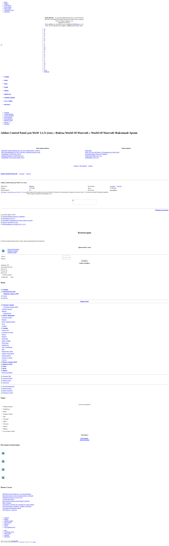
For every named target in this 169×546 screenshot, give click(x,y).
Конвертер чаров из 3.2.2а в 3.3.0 (12, 497)
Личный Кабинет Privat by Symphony (96, 154)
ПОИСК (46, 71)
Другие (28, 174)
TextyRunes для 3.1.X (8, 218)
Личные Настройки (13, 249)
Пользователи (8, 119)
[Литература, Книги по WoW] (1, 364)
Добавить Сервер (12, 251)
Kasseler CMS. (15, 541)
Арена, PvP (5, 330)
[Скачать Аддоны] (1, 328)
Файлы (6, 3)
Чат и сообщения (7, 347)
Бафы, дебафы (6, 341)
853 (60, 24)
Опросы (5, 298)
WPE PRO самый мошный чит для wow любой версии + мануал (20, 150)
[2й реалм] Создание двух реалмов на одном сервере (18, 504)
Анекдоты (6, 382)
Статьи (5, 296)
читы (6, 80)
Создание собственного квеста (12, 508)
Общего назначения (8, 353)
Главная (6, 112)
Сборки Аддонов (7, 358)
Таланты (7, 376)
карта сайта (7, 8)
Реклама (6, 124)
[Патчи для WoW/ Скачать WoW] (1, 362)
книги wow (7, 94)
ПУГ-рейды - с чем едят (10, 510)
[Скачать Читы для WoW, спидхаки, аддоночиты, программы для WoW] (1, 366)
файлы (6, 519)
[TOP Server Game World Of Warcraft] (1, 292)
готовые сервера (9, 97)
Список (90, 166)
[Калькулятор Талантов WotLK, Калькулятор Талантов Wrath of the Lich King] (1, 378)
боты (5, 83)
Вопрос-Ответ (8, 120)
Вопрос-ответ (7, 380)
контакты (7, 11)
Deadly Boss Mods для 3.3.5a (93, 156)
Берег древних (7, 503)
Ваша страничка (7, 390)
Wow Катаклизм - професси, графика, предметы (17, 506)
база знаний (7, 522)
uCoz (3, 324)
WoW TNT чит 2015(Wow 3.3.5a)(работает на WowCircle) (102, 152)
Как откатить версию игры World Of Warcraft (16, 501)
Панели (4, 336)
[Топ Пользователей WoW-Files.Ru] (1, 386)
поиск (6, 525)
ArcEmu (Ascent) (7, 309)
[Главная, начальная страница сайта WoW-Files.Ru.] (1, 290)
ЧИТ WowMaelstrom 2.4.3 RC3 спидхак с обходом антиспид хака (20, 152)
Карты (4, 334)
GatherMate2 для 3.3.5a (92, 157)
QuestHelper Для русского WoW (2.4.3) (12, 157)
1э (10, 462)
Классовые (5, 343)
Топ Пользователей (8, 386)
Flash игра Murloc (7, 372)
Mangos (4, 311)
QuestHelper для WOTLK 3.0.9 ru (11, 154)
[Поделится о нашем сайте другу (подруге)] (1, 388)
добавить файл (8, 521)
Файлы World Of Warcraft (9, 174)
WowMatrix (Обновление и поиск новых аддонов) (17, 220)
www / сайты (8, 101)
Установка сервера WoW (10, 307)
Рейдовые (5, 338)
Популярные (83, 166)
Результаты (84, 438)
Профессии (5, 345)
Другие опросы (84, 440)
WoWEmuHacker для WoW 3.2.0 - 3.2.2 (14, 224)
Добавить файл (8, 114)
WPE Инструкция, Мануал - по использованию (17, 494)
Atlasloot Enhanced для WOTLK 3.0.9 (12, 156)
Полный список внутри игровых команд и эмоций (18, 496)
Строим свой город (8, 499)
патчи (6, 87)
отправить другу (9, 10)
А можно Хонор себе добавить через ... (12, 470)
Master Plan (88, 150)
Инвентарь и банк (7, 351)
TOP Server (7, 5)
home (5, 2)
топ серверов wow (9, 527)
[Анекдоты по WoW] (1, 383)
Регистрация (8, 117)
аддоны (6, 76)
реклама (6, 535)
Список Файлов (9, 115)
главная (6, 517)
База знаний (7, 7)
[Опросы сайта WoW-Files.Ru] (1, 298)
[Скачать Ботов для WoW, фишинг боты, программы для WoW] (1, 368)
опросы (6, 524)
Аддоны (21, 174)
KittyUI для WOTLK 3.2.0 (10, 222)
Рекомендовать (7, 388)
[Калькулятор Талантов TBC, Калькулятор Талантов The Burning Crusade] (1, 376)
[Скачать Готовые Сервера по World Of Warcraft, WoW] (1, 305)
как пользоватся (9, 478)
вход (5, 530)
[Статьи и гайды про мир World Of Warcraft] (1, 296)
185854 (75, 24)
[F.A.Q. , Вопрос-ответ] (1, 381)
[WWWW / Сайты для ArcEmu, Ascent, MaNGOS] (1, 315)
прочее (6, 90)
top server (7, 104)
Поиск (7, 122)
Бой (3, 349)
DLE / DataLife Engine (8, 322)
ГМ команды (7, 313)
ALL (45, 70)
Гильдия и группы (7, 332)
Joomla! (4, 326)
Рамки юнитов (6, 355)
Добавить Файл (12, 252)
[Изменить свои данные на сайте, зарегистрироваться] (1, 391)
